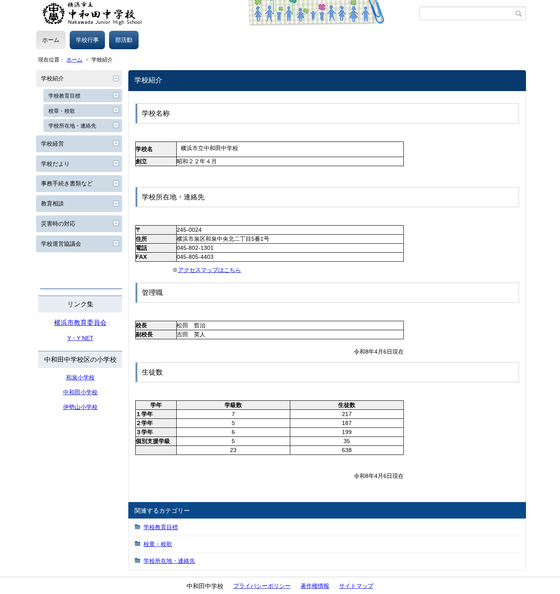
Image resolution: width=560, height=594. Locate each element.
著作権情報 (314, 586)
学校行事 (87, 40)
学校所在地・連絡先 (72, 126)
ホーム (50, 40)
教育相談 (52, 203)
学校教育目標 (64, 96)
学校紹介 (52, 78)
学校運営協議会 (61, 243)
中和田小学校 (80, 392)
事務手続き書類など (67, 183)
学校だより (55, 163)
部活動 (123, 40)
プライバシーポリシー (262, 586)
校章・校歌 (61, 111)
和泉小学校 (80, 377)
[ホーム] (227, 13)
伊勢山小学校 (80, 407)
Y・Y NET (80, 338)
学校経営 (52, 143)
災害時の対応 (58, 223)
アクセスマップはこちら (209, 270)
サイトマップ (356, 586)
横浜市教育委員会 (80, 322)
